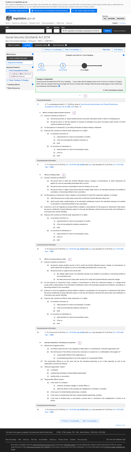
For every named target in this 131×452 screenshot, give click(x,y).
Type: (63, 27)
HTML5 (58, 432)
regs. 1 (47, 167)
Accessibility (43, 439)
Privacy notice (63, 439)
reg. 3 (90, 165)
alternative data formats (40, 432)
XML (77, 432)
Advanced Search (119, 31)
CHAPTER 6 (49, 41)
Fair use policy (82, 439)
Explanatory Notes (41, 45)
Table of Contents (14, 45)
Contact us (52, 439)
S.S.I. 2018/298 (71, 165)
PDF (73, 432)
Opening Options (13, 84)
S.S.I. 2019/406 (118, 165)
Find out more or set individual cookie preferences (51, 11)
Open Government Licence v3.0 (43, 445)
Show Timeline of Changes (19, 80)
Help (19, 439)
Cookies (72, 439)
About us (26, 439)
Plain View (106, 50)
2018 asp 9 (32, 41)
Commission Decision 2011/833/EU (38, 447)
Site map (34, 439)
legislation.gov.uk (21, 16)
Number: (56, 27)
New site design (11, 439)
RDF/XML (102, 432)
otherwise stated (69, 445)
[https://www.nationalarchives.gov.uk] (113, 17)
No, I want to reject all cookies (85, 11)
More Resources (58, 45)
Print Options (118, 50)
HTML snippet (66, 432)
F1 (80, 95)
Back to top (121, 425)
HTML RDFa (94, 432)
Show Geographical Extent (18, 70)
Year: (47, 27)
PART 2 (40, 41)
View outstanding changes (113, 90)
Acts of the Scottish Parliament (16, 41)
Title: (7, 27)
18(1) (72, 107)
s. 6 (79, 107)
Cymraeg (122, 23)
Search (107, 31)
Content (27, 45)
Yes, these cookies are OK (18, 11)
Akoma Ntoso (84, 432)
